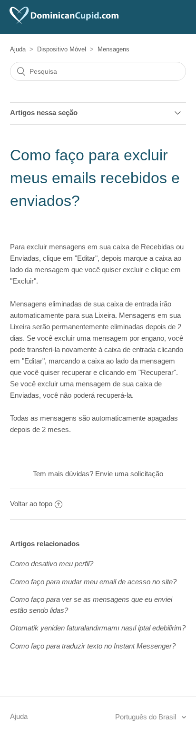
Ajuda (18, 49)
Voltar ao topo (31, 504)
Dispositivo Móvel (61, 49)
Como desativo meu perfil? (51, 564)
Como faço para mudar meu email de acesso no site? (93, 582)
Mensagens (113, 49)
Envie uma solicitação (129, 474)
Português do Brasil (146, 717)
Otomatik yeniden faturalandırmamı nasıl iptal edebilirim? (98, 628)
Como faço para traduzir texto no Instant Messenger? (93, 646)
